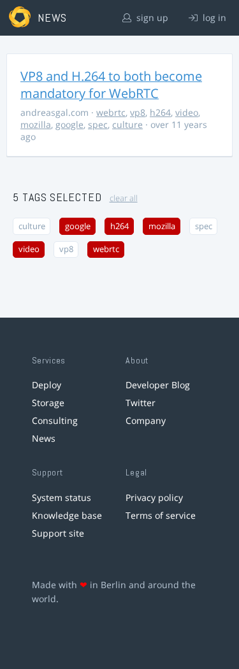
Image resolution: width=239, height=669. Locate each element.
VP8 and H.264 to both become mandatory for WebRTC (111, 84)
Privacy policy (154, 497)
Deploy (46, 385)
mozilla (35, 124)
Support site (58, 533)
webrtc (111, 112)
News (43, 438)
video (186, 112)
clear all (124, 198)
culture (127, 124)
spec (98, 124)
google (69, 124)
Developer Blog (158, 385)
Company (146, 420)
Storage (48, 403)
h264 (160, 112)
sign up (151, 17)
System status (61, 497)
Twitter (141, 403)
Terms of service (161, 515)
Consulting (55, 420)
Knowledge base (67, 515)
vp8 (137, 112)
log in (213, 17)
